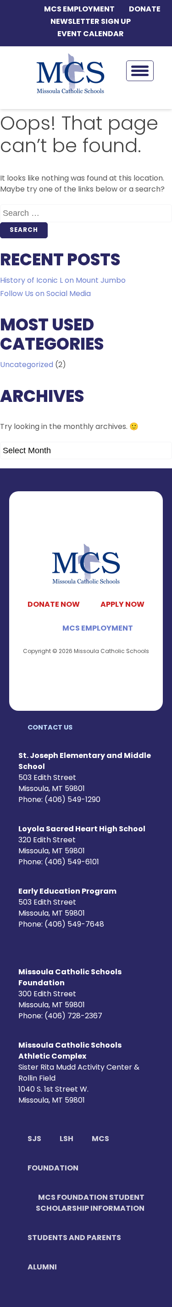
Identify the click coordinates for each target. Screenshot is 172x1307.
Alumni (42, 1267)
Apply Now (122, 605)
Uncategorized (26, 365)
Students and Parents (74, 1238)
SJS (34, 1139)
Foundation (53, 1168)
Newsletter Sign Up (90, 22)
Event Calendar (90, 34)
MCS (100, 1139)
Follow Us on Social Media (45, 294)
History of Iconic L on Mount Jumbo (63, 281)
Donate (145, 9)
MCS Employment (79, 9)
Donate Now (54, 605)
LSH (66, 1139)
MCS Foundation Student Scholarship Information (90, 1203)
